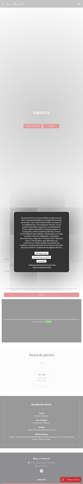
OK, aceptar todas (41, 253)
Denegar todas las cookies (41, 257)
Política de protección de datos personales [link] (42, 265)
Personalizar (41, 261)
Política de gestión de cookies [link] (42, 267)
